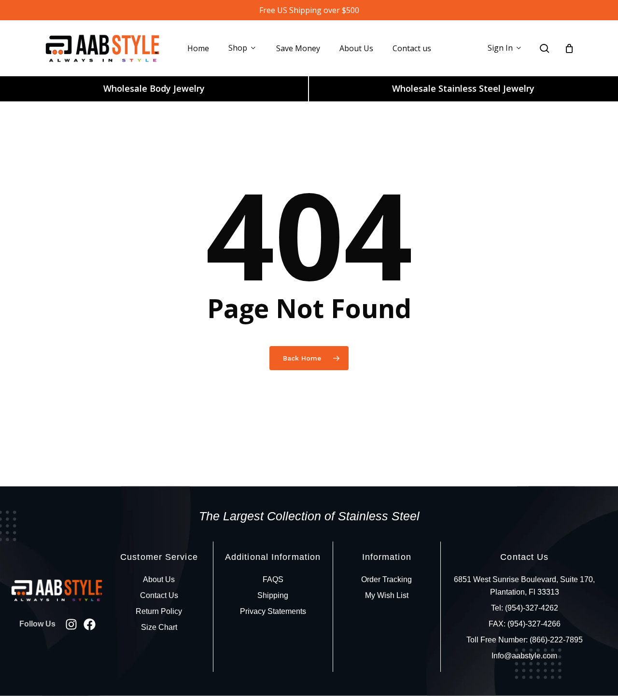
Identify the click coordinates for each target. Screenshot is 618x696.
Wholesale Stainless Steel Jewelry (463, 88)
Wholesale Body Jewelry (154, 88)
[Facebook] (90, 624)
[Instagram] (71, 624)
